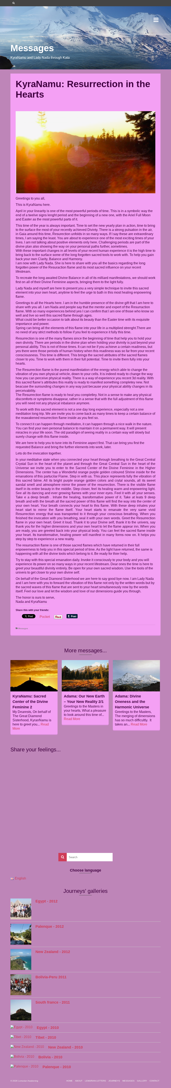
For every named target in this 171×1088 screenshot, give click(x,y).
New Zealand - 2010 (65, 1047)
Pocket (45, 616)
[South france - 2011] (20, 1010)
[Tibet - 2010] (20, 1037)
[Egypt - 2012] (20, 908)
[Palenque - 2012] (20, 934)
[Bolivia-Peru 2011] (20, 984)
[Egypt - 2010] (21, 1027)
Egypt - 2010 (48, 1028)
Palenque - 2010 (57, 1067)
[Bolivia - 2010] (22, 1056)
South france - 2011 (52, 1002)
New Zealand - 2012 (52, 952)
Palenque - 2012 (49, 926)
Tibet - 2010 (45, 1037)
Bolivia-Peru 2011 (51, 977)
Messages (23, 628)
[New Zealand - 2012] (20, 959)
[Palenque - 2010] (24, 1066)
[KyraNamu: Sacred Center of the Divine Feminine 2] (34, 675)
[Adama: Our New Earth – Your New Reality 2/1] (85, 675)
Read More (72, 719)
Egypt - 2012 (46, 901)
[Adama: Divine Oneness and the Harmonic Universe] (136, 675)
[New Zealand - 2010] (27, 1047)
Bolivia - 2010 (50, 1057)
